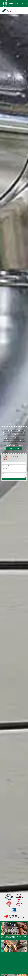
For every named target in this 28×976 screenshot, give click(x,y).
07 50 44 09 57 (4, 3)
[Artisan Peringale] (6, 10)
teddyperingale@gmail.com (15, 3)
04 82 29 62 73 (1, 3)
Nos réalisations (14, 448)
